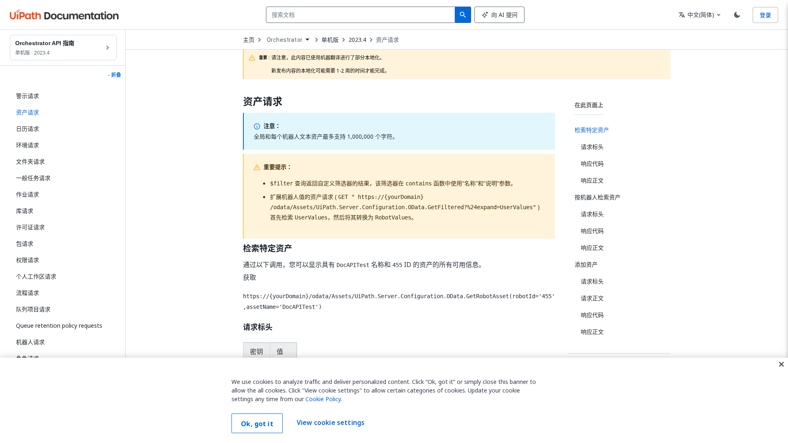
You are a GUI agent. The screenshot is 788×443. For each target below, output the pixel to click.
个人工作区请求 (36, 276)
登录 (765, 15)
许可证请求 (30, 227)
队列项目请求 (33, 309)
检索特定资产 (267, 248)
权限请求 (27, 260)
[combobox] (362, 14)
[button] (63, 112)
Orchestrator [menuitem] (284, 40)
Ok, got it (257, 424)
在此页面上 (589, 104)
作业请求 (27, 194)
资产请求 (387, 40)
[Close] (781, 364)
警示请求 (27, 95)
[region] (394, 400)
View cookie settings (330, 422)
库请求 (24, 210)
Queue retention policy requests (59, 325)
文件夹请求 (30, 161)
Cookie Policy (323, 399)
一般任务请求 (33, 178)
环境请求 (27, 145)
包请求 (24, 243)
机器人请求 (30, 342)
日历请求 (27, 128)
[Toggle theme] (737, 15)
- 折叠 (114, 75)
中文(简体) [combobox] (696, 14)
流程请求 (27, 292)
